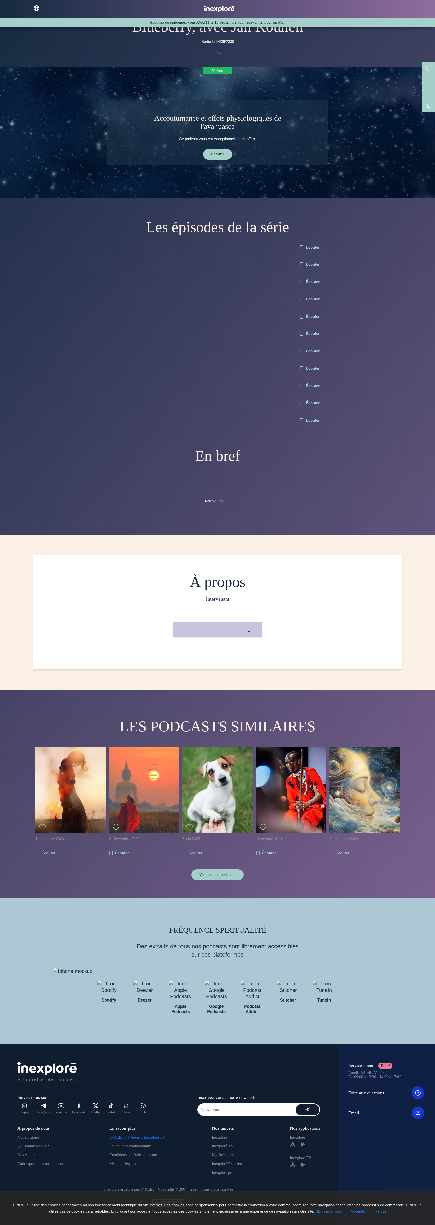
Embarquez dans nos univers (40, 1164)
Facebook (79, 1112)
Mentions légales (122, 1164)
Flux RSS (143, 1112)
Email (353, 1112)
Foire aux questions (366, 1092)
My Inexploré (223, 1155)
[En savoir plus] (330, 1211)
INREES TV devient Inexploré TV (137, 1137)
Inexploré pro (222, 1172)
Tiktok (111, 1112)
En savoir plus (217, 654)
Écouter (217, 154)
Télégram (43, 1112)
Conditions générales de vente (133, 1155)
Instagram (24, 1112)
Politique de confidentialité (130, 1146)
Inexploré (219, 1137)
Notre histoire (28, 1137)
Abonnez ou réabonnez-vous (173, 22)
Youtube (61, 1112)
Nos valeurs (26, 1155)
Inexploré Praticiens (227, 1164)
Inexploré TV (223, 1146)
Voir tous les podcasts (217, 874)
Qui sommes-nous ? (33, 1146)
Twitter (96, 1112)
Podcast (126, 1112)
